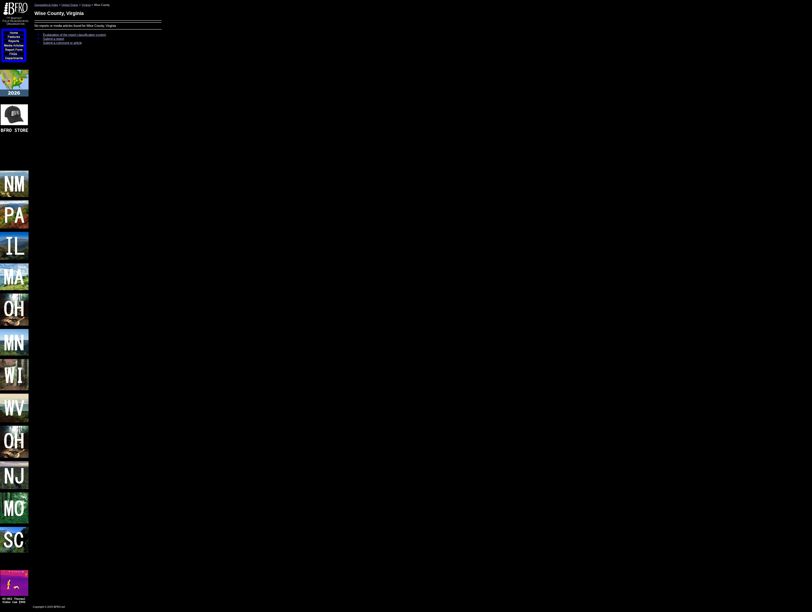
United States (70, 5)
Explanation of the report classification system (74, 35)
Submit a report (53, 39)
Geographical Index (46, 5)
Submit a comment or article (62, 43)
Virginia (86, 5)
